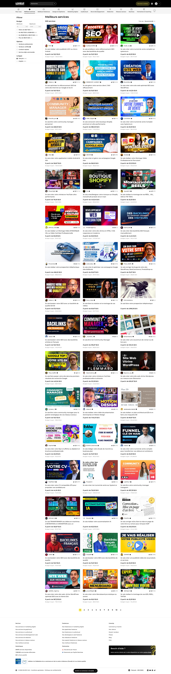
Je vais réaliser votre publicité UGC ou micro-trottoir (61, 50)
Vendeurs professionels (26, 44)
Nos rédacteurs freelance (69, 637)
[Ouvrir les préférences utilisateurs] (159, 4)
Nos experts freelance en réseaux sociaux (74, 640)
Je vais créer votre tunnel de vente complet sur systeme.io (138, 50)
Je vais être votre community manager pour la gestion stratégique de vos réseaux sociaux (62, 414)
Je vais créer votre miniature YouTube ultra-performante (61, 196)
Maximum (32, 24)
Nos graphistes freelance (69, 629)
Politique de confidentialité (53, 670)
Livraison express (24, 49)
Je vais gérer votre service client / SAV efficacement (96, 87)
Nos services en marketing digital (26, 626)
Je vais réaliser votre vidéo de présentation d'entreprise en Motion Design (98, 414)
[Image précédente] (85, 34)
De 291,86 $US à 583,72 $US (28, 35)
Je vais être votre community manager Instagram (135, 486)
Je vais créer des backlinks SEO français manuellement (135, 232)
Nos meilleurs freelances (69, 642)
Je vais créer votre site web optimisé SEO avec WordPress (137, 87)
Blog (110, 637)
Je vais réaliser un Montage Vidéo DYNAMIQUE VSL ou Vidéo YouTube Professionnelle (62, 232)
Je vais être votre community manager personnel (59, 123)
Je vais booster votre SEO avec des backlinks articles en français (61, 341)
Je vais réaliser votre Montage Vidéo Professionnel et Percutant (134, 159)
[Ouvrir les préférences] (152, 4)
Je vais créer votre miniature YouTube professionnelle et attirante (96, 377)
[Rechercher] (54, 3)
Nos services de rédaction (23, 637)
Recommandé (149, 21)
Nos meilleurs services (22, 642)
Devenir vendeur (114, 632)
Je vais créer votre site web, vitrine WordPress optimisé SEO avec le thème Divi (62, 595)
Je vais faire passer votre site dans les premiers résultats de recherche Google (62, 377)
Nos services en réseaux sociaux (25, 640)
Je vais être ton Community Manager (96, 340)
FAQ (110, 640)
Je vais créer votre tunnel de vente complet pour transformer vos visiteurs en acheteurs (137, 450)
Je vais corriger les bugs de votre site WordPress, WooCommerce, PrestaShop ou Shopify (137, 269)
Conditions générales (37, 670)
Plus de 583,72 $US (25, 38)
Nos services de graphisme (24, 629)
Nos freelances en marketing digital (73, 626)
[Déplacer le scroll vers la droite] (154, 10)
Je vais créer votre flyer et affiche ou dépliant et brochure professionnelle (62, 450)
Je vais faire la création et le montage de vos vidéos (99, 305)
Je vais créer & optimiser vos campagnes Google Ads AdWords (100, 268)
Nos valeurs (112, 629)
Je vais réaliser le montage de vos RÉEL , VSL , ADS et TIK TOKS (137, 196)
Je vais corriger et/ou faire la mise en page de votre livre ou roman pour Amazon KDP (137, 523)
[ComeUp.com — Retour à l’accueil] (20, 4)
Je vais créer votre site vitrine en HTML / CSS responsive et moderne (99, 232)
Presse (111, 634)
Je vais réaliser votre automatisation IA (97, 521)
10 (116, 610)
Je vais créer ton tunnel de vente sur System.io (100, 485)
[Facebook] (152, 670)
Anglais (22, 61)
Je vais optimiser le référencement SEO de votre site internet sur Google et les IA (60, 87)
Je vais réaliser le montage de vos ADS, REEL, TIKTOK (137, 595)
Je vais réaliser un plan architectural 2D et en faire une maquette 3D (137, 414)
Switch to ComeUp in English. (84, 670)
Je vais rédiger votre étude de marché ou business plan (98, 450)
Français (23, 58)
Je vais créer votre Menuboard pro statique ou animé (100, 595)
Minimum (19, 24)
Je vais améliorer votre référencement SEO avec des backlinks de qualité (98, 50)
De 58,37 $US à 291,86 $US (28, 32)
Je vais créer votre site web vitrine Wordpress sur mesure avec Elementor (137, 377)
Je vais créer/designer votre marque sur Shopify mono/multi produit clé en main (100, 196)
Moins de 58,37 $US (26, 29)
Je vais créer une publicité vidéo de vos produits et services (138, 559)
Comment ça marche (115, 626)
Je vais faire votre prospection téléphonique (137, 303)
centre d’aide (147, 652)
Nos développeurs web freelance (72, 634)
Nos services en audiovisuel (24, 632)
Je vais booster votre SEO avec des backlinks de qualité (62, 559)
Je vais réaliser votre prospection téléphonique (62, 267)
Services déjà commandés (27, 52)
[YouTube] (150, 670)
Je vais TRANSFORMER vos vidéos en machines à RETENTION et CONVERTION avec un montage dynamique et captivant (62, 524)
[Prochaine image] (116, 34)
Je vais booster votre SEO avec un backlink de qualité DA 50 (61, 305)
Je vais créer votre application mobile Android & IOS (62, 159)
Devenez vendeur (142, 3)
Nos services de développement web (27, 634)
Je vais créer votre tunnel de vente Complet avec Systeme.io (137, 123)
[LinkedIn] (147, 670)
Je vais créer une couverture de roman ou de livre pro (137, 341)
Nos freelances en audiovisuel (71, 632)
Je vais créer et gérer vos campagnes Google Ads (99, 159)
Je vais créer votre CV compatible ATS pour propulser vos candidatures (60, 486)
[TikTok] (155, 670)
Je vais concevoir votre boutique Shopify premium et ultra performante (97, 123)
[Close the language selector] (96, 671)
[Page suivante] (120, 610)
